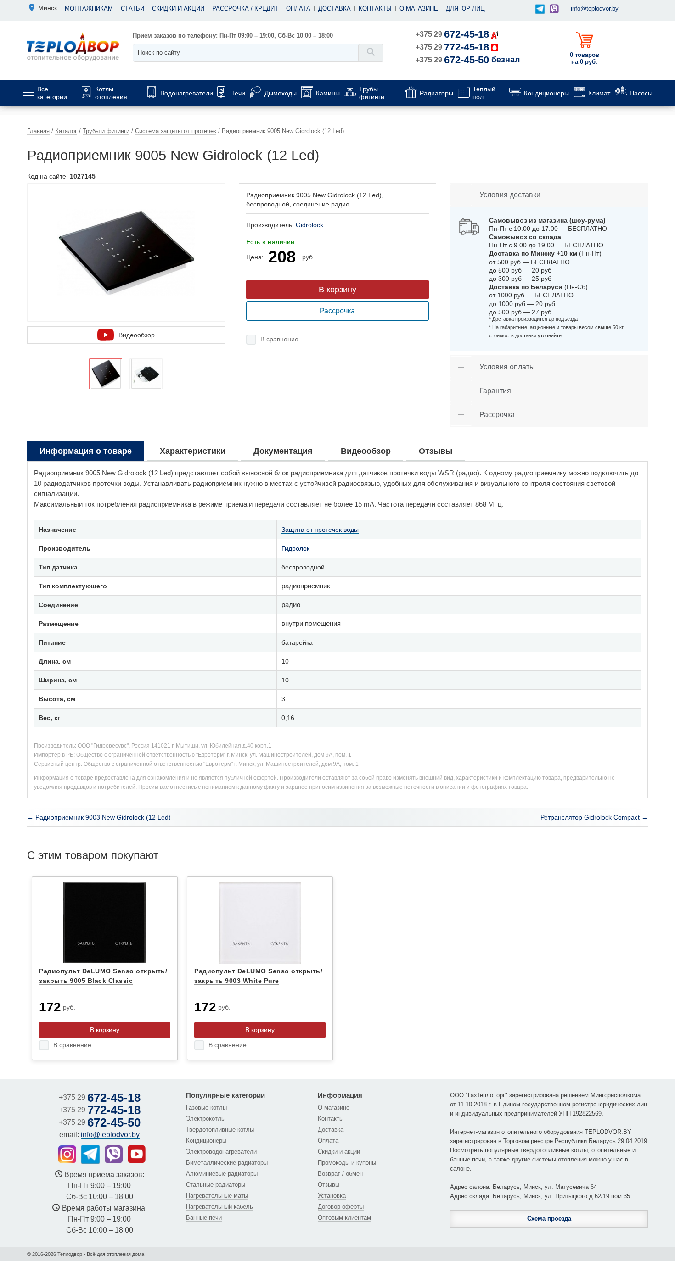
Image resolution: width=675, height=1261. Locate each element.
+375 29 (452, 34)
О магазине (418, 8)
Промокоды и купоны (347, 1162)
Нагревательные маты (217, 1195)
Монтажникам (89, 8)
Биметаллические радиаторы (227, 1162)
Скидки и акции (178, 8)
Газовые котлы (206, 1107)
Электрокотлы (205, 1118)
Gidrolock (309, 225)
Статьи (132, 8)
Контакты (375, 8)
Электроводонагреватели (221, 1151)
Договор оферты (341, 1206)
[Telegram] (540, 9)
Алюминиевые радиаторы (222, 1173)
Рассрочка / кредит (245, 8)
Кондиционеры (206, 1140)
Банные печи (204, 1217)
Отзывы (328, 1184)
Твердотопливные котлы (220, 1129)
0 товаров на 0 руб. (585, 58)
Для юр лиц (465, 8)
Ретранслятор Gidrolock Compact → (594, 817)
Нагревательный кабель (219, 1206)
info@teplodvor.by (595, 8)
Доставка (334, 8)
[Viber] (554, 8)
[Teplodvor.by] (73, 46)
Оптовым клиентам (344, 1217)
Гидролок (295, 548)
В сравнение (279, 339)
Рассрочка (337, 311)
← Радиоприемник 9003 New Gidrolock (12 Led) (99, 817)
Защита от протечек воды (320, 529)
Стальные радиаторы (215, 1184)
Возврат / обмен (340, 1173)
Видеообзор (136, 335)
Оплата (298, 8)
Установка (332, 1195)
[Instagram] (67, 1154)
